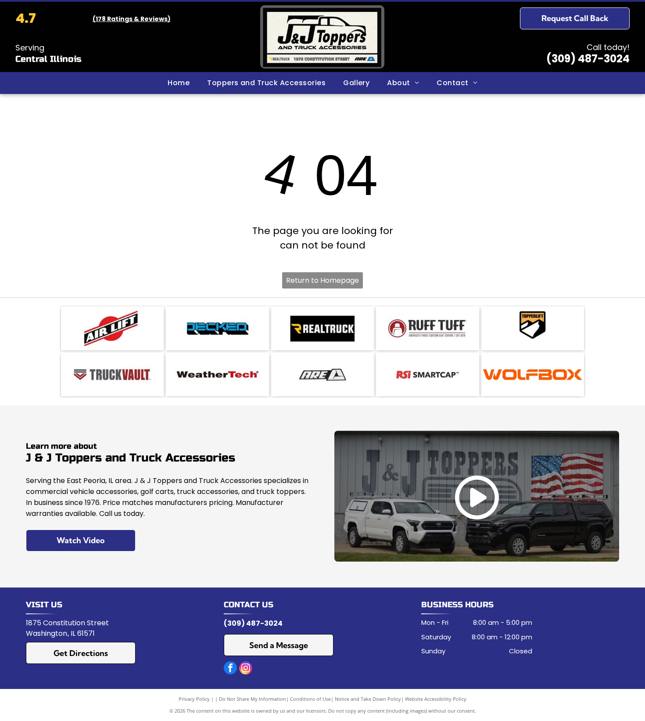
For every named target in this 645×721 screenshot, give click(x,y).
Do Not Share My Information (252, 699)
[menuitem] (178, 83)
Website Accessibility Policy (435, 699)
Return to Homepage (322, 280)
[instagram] (245, 669)
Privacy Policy (194, 699)
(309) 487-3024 (588, 58)
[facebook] (230, 669)
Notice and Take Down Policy (368, 699)
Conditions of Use (310, 699)
